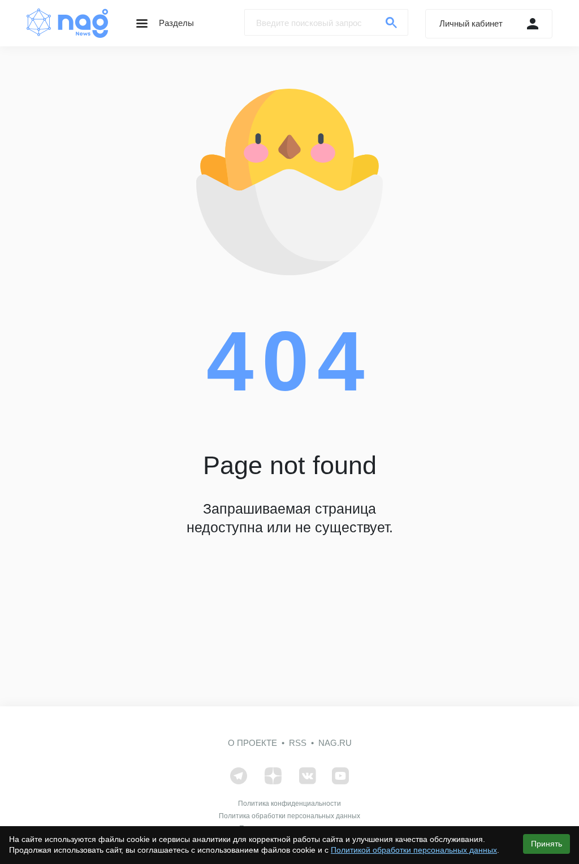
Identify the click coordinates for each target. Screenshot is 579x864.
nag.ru (335, 743)
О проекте (252, 743)
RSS (297, 743)
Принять (546, 843)
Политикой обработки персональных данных (414, 849)
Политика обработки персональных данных (289, 816)
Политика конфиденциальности (289, 803)
